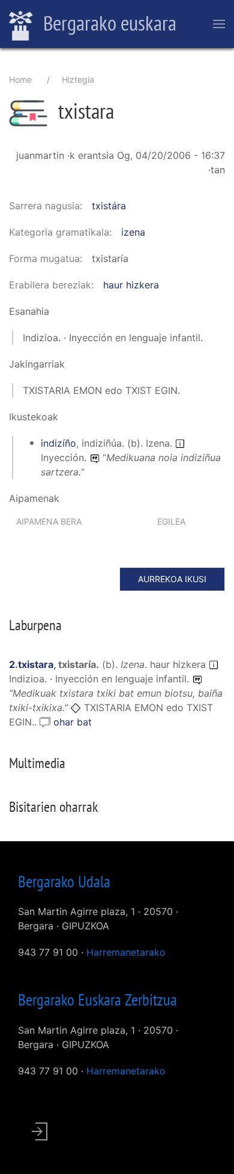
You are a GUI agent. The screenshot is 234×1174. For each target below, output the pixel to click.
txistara (35, 664)
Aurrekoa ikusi (172, 579)
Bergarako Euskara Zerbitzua (97, 999)
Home (20, 79)
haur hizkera (131, 285)
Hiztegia (78, 79)
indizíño (58, 443)
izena (133, 232)
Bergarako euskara (107, 23)
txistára (109, 206)
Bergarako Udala (64, 881)
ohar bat (72, 722)
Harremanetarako (126, 952)
